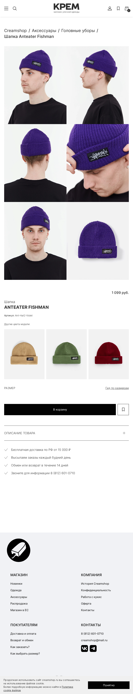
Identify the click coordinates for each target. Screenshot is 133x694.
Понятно (109, 685)
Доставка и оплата (23, 633)
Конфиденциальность (96, 590)
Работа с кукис (91, 597)
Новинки (16, 583)
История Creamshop (95, 583)
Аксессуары (18, 597)
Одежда (15, 590)
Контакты (87, 610)
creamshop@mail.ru (94, 640)
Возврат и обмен (21, 640)
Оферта (86, 603)
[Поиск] (15, 8)
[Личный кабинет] (110, 8)
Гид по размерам (117, 388)
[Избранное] (118, 8)
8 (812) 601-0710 (92, 633)
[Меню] (6, 8)
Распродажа (19, 603)
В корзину (60, 409)
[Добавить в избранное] (123, 409)
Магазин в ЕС (19, 610)
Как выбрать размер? (25, 653)
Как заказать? (19, 647)
